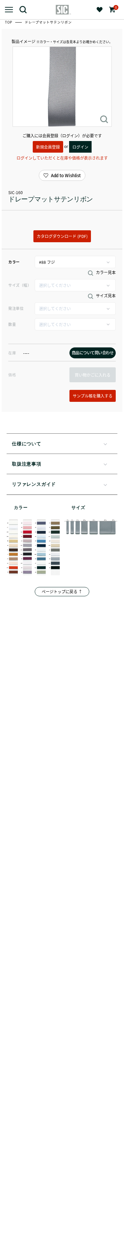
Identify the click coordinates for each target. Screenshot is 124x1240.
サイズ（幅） (19, 285)
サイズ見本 (105, 295)
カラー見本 (105, 272)
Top (9, 22)
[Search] (26, 9)
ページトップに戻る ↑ (62, 591)
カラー (14, 261)
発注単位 (15, 308)
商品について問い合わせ (93, 352)
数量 (12, 324)
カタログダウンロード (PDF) (62, 236)
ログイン (80, 147)
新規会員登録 (48, 147)
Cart (115, 7)
